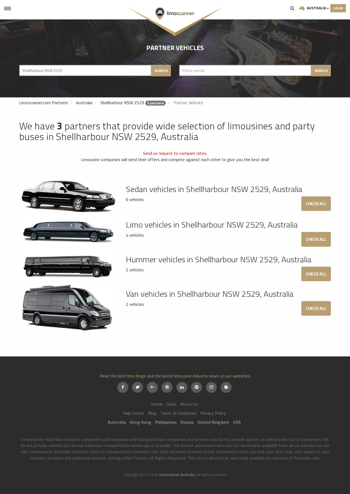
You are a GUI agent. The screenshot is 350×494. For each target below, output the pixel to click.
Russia (187, 422)
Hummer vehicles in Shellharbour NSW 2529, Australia (218, 259)
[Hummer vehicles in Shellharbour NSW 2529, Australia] (68, 264)
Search (292, 8)
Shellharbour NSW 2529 (122, 102)
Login (338, 8)
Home (156, 404)
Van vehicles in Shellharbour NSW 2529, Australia (210, 293)
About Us (189, 404)
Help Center (133, 413)
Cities (171, 404)
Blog (152, 413)
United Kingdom (213, 422)
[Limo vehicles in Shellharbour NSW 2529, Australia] (68, 230)
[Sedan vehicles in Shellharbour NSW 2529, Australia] (68, 196)
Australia (316, 8)
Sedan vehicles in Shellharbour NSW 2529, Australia (214, 189)
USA (237, 422)
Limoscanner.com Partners (43, 102)
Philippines (166, 422)
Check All (316, 203)
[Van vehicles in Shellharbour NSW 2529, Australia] (68, 307)
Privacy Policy (213, 413)
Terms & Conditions (178, 413)
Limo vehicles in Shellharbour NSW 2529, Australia (212, 224)
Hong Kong (140, 422)
